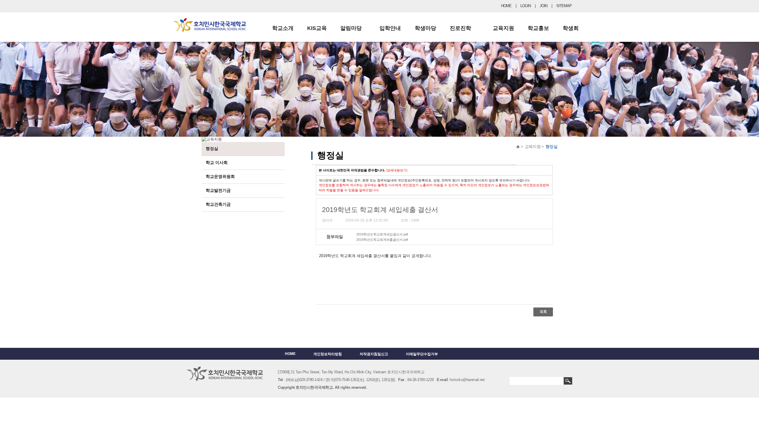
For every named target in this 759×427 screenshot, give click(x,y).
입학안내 (390, 28)
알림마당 (351, 28)
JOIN (543, 6)
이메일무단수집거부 (422, 354)
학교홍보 (538, 28)
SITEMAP (564, 6)
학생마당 (425, 28)
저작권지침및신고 (374, 354)
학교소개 (283, 28)
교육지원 (503, 28)
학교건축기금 (218, 204)
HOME (506, 6)
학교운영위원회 (220, 176)
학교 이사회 (217, 162)
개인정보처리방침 (327, 354)
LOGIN (525, 6)
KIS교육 (317, 28)
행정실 (212, 148)
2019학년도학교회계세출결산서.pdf (382, 239)
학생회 (571, 28)
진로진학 (460, 28)
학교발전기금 (218, 190)
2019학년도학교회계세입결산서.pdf (382, 234)
